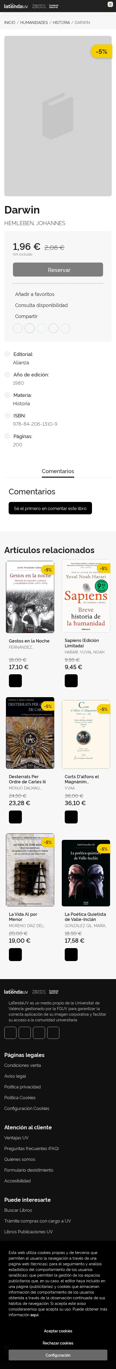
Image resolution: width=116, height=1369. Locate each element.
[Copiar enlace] (65, 328)
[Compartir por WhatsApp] (41, 328)
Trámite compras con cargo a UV (37, 1221)
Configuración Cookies (26, 1108)
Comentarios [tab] (58, 470)
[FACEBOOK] (10, 1033)
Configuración (58, 1355)
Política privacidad (22, 1086)
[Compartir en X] (30, 328)
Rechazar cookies (58, 1343)
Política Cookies (20, 1097)
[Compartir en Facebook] (18, 328)
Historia (61, 22)
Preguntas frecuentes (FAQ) (31, 1148)
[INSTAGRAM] (25, 1033)
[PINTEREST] (39, 1033)
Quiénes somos (19, 1159)
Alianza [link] (21, 362)
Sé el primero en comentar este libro (50, 508)
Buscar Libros (18, 1210)
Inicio (9, 22)
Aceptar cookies (58, 1330)
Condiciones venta (22, 1065)
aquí (34, 1314)
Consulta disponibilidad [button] (41, 304)
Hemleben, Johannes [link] (34, 222)
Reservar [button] (59, 269)
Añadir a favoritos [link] (34, 293)
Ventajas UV (16, 1137)
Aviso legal (15, 1076)
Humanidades (34, 22)
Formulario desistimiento (28, 1170)
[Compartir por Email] (53, 328)
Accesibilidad (17, 1180)
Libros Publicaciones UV (28, 1231)
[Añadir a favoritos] (15, 680)
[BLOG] (53, 1033)
